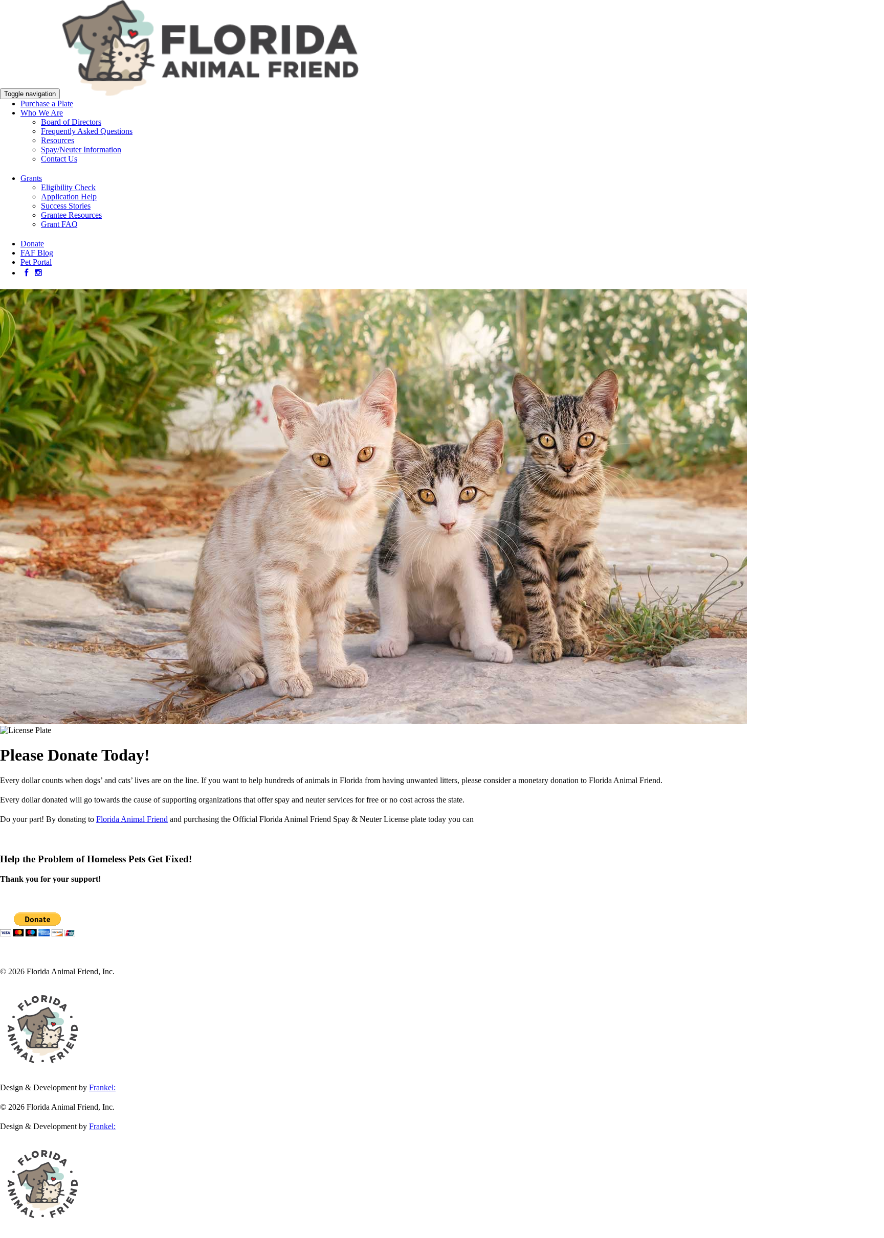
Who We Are (41, 112)
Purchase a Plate (46, 103)
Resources (57, 140)
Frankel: (102, 1087)
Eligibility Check (68, 187)
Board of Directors (71, 122)
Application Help (69, 196)
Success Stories (66, 205)
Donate (32, 243)
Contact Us (59, 158)
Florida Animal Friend (132, 819)
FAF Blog (36, 252)
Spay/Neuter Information (81, 149)
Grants (31, 178)
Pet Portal (36, 262)
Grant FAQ (59, 224)
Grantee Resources (71, 215)
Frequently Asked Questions (86, 131)
